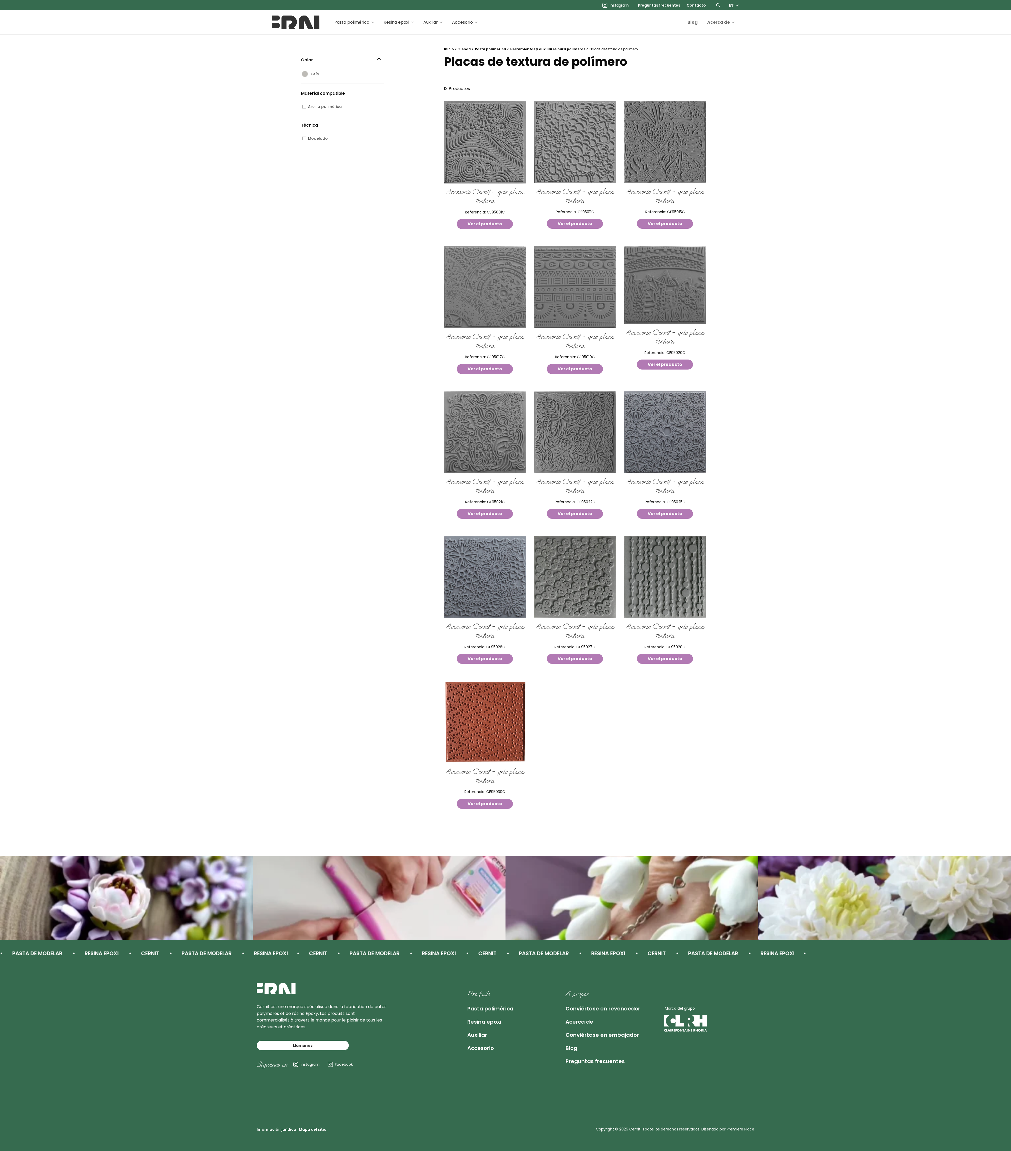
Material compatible (323, 93)
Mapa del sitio (312, 1129)
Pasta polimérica (351, 22)
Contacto (696, 5)
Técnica (309, 125)
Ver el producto (485, 224)
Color (307, 60)
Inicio (449, 49)
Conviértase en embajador (602, 1035)
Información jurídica (276, 1129)
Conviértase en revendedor (603, 1008)
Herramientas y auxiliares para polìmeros (547, 49)
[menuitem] (659, 5)
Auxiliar (430, 22)
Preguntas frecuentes (659, 5)
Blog (692, 22)
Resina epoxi (396, 22)
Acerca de (718, 22)
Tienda (464, 49)
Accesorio (462, 22)
